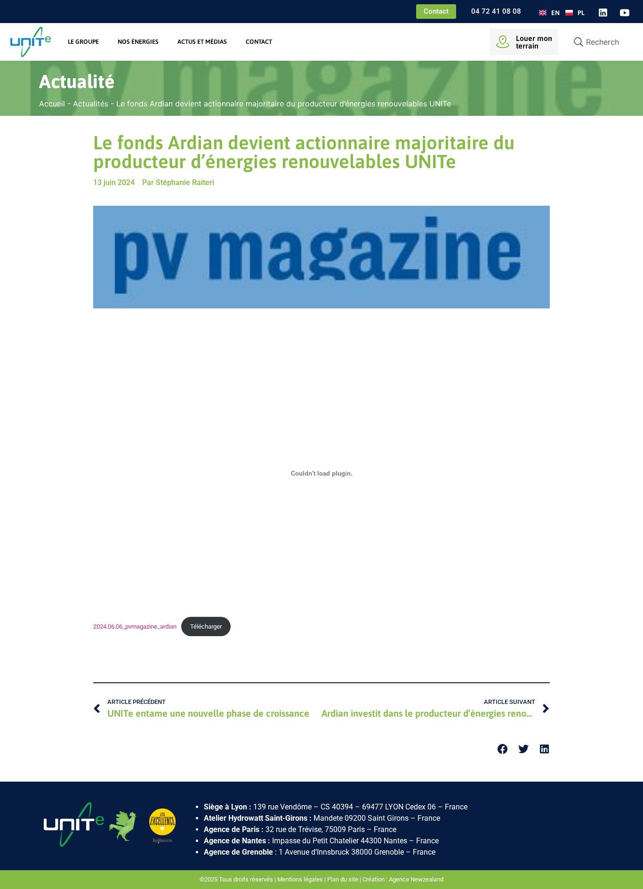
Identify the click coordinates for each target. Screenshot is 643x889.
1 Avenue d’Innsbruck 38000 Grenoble (341, 852)
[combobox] (599, 42)
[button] (503, 749)
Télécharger (206, 626)
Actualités (90, 103)
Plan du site (342, 879)
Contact (259, 41)
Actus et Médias (202, 41)
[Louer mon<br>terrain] (502, 41)
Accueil (52, 103)
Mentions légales (300, 879)
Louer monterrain (534, 42)
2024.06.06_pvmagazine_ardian (135, 626)
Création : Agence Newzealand (402, 879)
